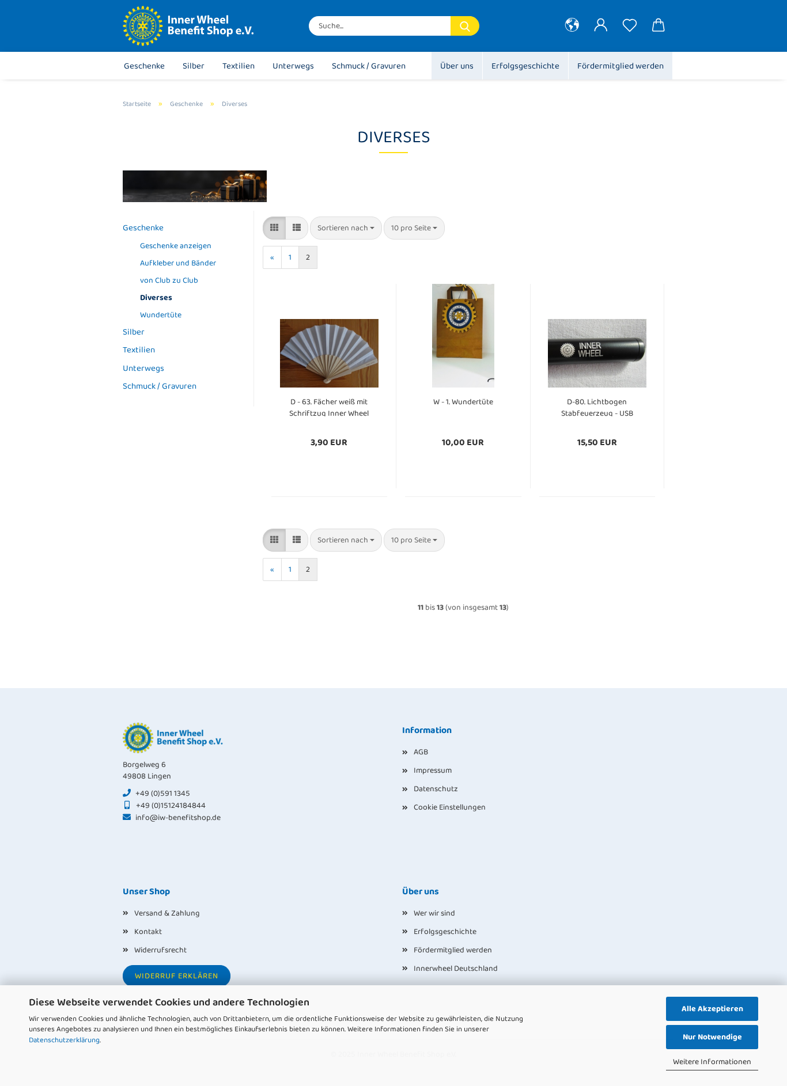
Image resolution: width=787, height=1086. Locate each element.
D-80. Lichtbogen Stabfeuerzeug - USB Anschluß (597, 406)
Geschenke (144, 66)
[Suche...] (465, 26)
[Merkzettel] (629, 26)
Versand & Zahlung (167, 913)
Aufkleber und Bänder (178, 263)
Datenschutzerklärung (64, 1040)
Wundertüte (160, 315)
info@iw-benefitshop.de (178, 817)
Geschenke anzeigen (175, 246)
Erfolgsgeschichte (525, 66)
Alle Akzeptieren (712, 1009)
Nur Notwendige (712, 1037)
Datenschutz (436, 789)
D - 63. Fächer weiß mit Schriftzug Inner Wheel (329, 406)
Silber (194, 66)
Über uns (457, 66)
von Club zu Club (169, 280)
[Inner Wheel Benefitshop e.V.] (195, 26)
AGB (421, 752)
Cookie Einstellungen (450, 807)
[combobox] (346, 228)
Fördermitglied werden (620, 66)
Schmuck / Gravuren (369, 66)
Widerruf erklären (176, 976)
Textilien (238, 66)
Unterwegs (293, 66)
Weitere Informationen (712, 1061)
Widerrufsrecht (160, 950)
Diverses (156, 297)
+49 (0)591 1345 (162, 793)
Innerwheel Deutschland (456, 968)
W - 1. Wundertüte (463, 402)
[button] (572, 26)
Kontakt (148, 931)
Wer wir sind (434, 913)
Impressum (433, 770)
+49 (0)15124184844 (171, 805)
